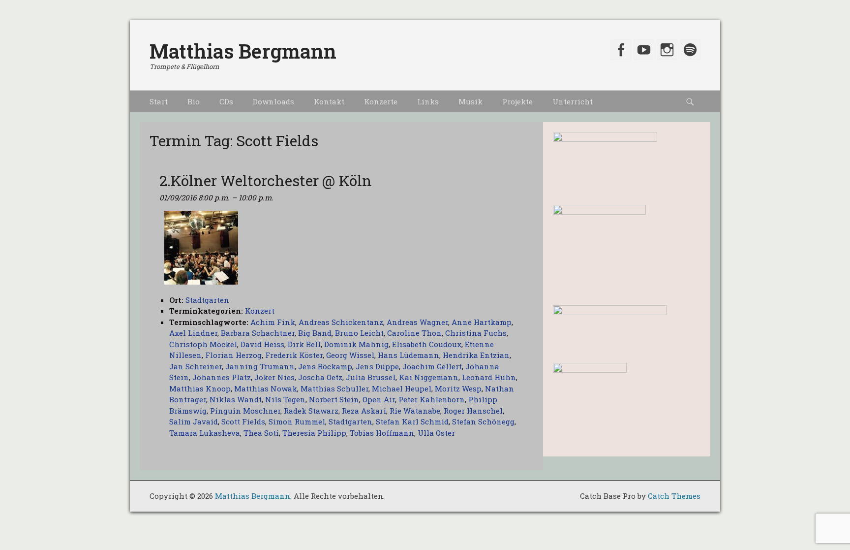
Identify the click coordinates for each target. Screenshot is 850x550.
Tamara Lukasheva (204, 433)
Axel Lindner (193, 333)
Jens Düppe (377, 366)
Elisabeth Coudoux (426, 344)
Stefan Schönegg (483, 421)
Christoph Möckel (203, 344)
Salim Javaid (193, 421)
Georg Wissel (350, 355)
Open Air (379, 399)
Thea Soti (261, 433)
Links (428, 101)
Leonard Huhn (489, 377)
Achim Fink (272, 322)
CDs (226, 101)
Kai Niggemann (428, 377)
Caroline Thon (414, 333)
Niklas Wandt (236, 399)
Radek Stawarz (311, 411)
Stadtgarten (350, 421)
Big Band (315, 333)
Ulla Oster (436, 433)
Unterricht (572, 101)
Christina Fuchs (476, 333)
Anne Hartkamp (482, 322)
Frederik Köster (294, 355)
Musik (470, 101)
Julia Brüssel (370, 377)
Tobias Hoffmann (382, 433)
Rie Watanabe (415, 411)
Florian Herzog (233, 355)
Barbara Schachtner (258, 333)
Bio (193, 101)
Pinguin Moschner (245, 411)
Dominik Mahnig (356, 344)
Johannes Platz (221, 377)
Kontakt (329, 101)
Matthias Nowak (265, 388)
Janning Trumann (260, 366)
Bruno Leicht (359, 333)
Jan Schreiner (195, 366)
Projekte (517, 101)
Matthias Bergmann (243, 51)
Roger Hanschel (473, 411)
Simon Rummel (297, 421)
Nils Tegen (285, 399)
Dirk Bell (304, 344)
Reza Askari (364, 411)
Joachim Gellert (432, 366)
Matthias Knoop (200, 388)
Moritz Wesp (458, 388)
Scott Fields (243, 421)
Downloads (273, 101)
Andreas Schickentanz (341, 322)
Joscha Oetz (320, 377)
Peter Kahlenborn (431, 399)
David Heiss (262, 344)
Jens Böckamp (325, 366)
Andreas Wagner (417, 322)
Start (159, 101)
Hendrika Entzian (476, 355)
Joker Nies (274, 377)
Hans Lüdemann (408, 355)
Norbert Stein (334, 399)
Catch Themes (674, 496)
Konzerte (380, 101)
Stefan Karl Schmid (412, 421)
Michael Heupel (401, 388)
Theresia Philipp (314, 433)
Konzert (259, 311)
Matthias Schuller (334, 388)
